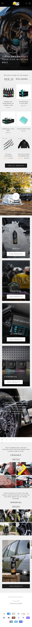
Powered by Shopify (16, 603)
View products (16, 586)
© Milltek (16, 601)
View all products (16, 165)
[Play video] (16, 196)
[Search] (26, 3)
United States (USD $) (15, 597)
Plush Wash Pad (23, 129)
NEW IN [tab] (8, 79)
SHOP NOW (16, 459)
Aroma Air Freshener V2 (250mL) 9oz (8, 103)
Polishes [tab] (22, 79)
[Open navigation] (2, 3)
